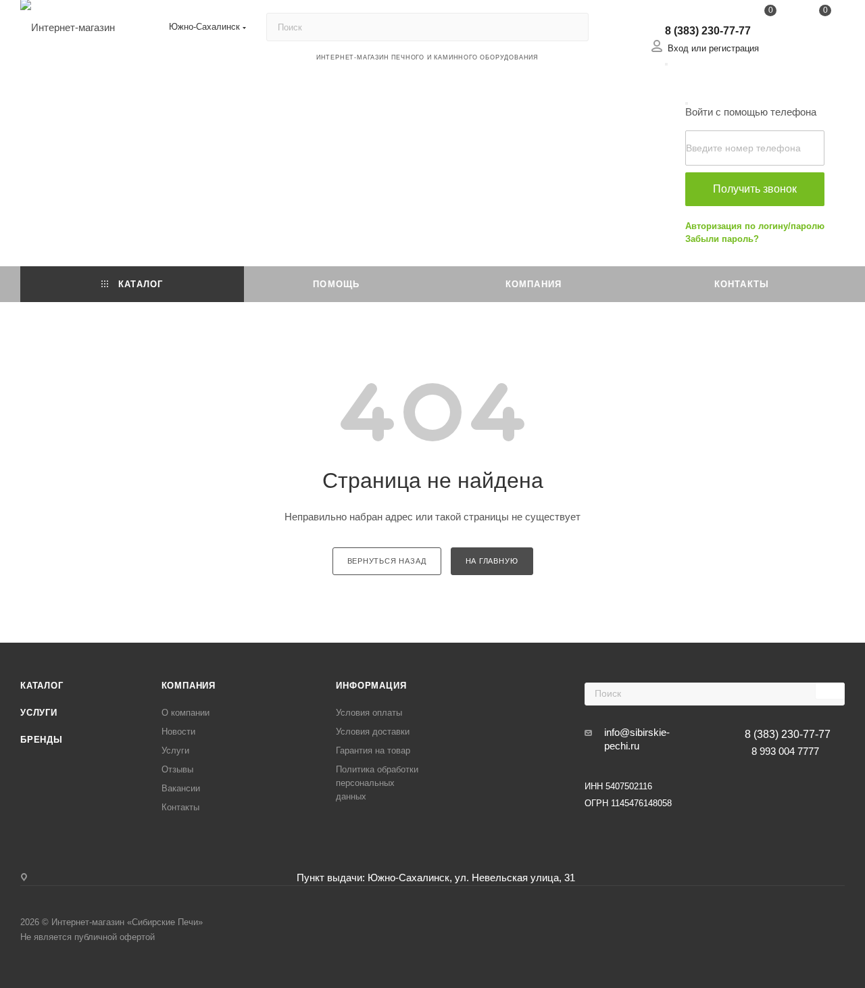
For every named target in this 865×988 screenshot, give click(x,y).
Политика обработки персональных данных (377, 782)
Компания (189, 686)
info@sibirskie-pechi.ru (637, 738)
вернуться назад (386, 561)
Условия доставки (373, 731)
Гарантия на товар (373, 750)
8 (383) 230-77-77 (708, 30)
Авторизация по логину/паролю (754, 226)
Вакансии (181, 788)
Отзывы (177, 769)
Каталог (42, 686)
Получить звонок (755, 189)
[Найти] (572, 27)
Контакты (180, 807)
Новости (178, 731)
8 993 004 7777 (785, 751)
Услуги (38, 713)
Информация (371, 686)
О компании (185, 713)
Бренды (41, 740)
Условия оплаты (369, 713)
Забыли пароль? (722, 239)
